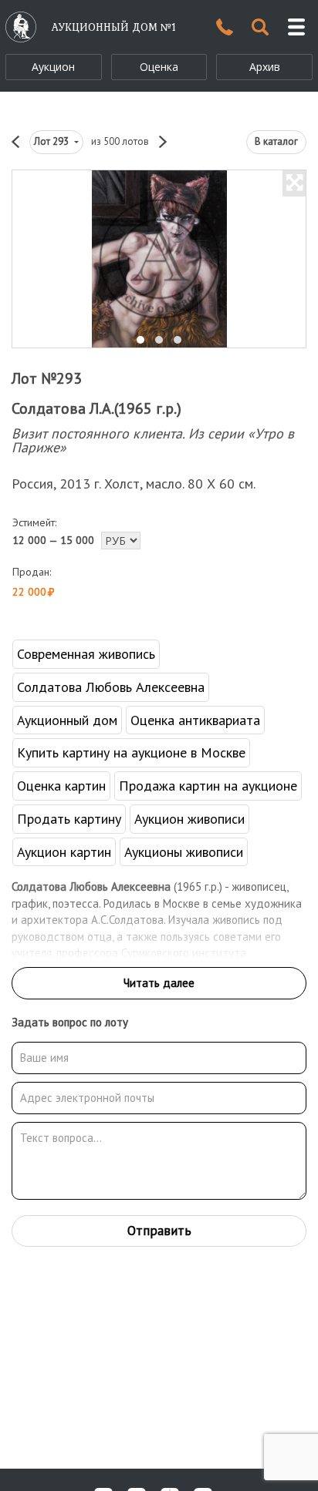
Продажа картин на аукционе (208, 785)
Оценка (159, 66)
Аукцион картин (64, 852)
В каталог (276, 141)
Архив (264, 66)
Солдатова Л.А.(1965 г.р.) (96, 408)
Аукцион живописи (189, 819)
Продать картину (69, 819)
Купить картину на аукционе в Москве (131, 752)
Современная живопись (86, 654)
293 (52, 141)
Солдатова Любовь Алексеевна (111, 687)
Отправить (159, 1230)
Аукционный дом (67, 720)
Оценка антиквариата (195, 720)
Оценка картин (61, 785)
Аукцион (53, 66)
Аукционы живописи (183, 852)
